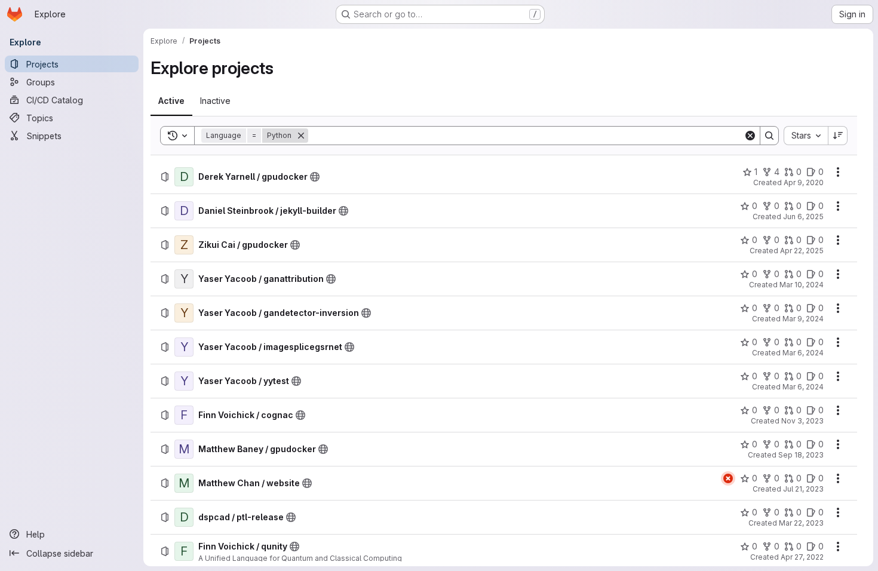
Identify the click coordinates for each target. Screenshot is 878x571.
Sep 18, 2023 (801, 454)
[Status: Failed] (728, 478)
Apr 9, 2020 (804, 182)
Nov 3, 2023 (802, 420)
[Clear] (750, 135)
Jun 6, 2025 (803, 216)
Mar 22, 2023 (801, 522)
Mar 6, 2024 (803, 352)
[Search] (769, 135)
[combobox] (806, 135)
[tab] (171, 101)
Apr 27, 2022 (802, 556)
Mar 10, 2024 (801, 284)
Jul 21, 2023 (803, 488)
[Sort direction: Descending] (838, 135)
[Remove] (301, 135)
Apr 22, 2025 (802, 250)
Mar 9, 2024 (803, 318)
